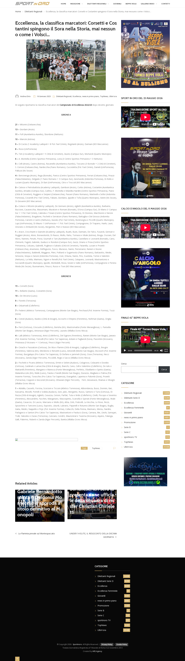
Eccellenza (77, 96)
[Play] (124, 350)
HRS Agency (97, 651)
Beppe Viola (131, 4)
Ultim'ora (113, 96)
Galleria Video (147, 4)
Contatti (165, 4)
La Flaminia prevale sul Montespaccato (36, 533)
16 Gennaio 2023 (44, 96)
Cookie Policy (121, 644)
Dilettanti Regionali (96, 4)
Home (63, 4)
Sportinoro (77, 644)
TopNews (104, 96)
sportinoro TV (130, 437)
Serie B (127, 427)
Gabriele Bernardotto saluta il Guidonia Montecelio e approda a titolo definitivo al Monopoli (39, 503)
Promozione (130, 422)
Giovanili (117, 4)
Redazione (75, 4)
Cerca (123, 363)
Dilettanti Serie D (132, 397)
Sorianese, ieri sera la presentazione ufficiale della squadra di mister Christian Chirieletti (92, 500)
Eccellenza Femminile (134, 407)
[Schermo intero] (166, 350)
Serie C (127, 432)
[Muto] (161, 350)
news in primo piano (90, 96)
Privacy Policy (107, 644)
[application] (145, 339)
